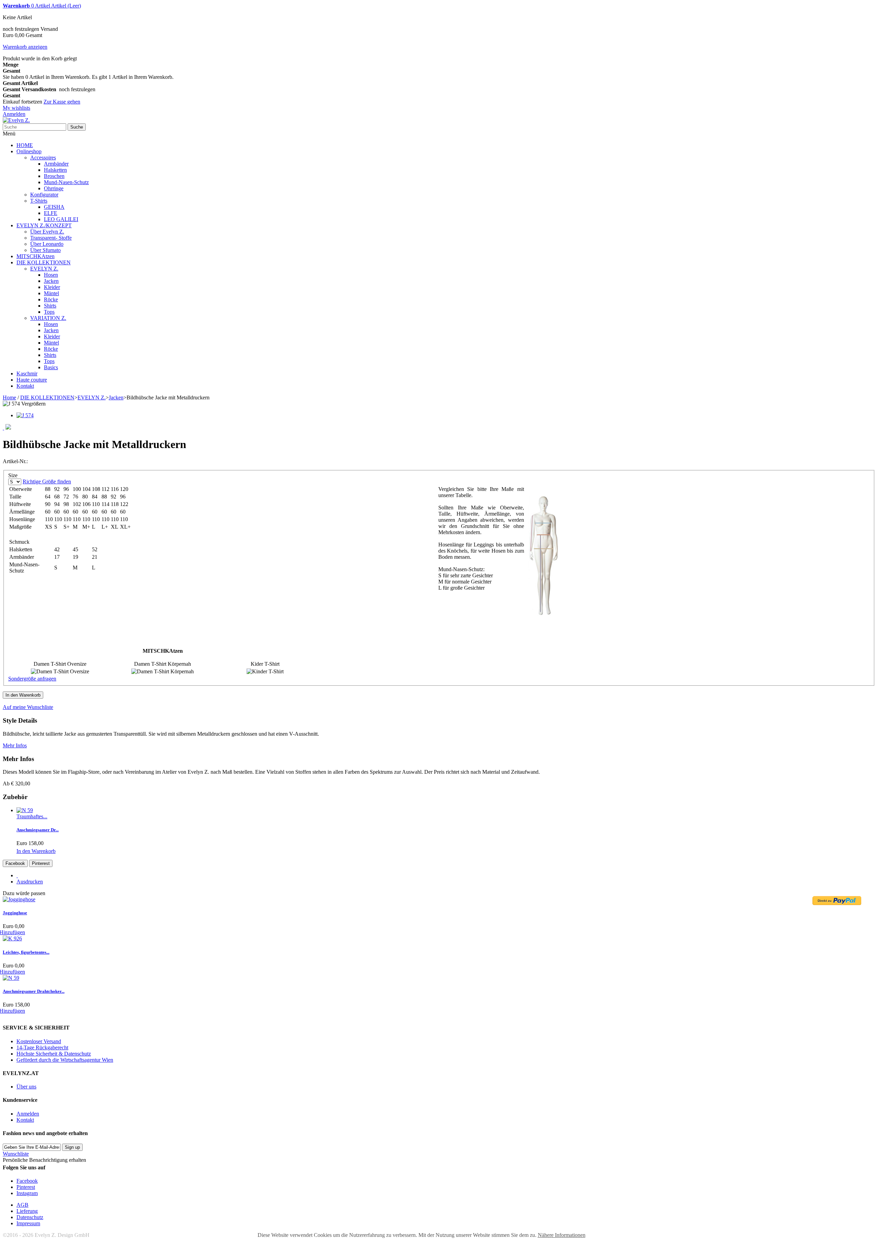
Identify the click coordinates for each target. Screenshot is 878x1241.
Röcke (51, 299)
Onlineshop (28, 151)
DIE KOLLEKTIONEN (43, 262)
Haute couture (31, 380)
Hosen (51, 275)
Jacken (51, 281)
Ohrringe (53, 188)
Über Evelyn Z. (47, 231)
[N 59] (24, 810)
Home (9, 397)
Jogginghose (15, 912)
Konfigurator (44, 194)
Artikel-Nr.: (15, 461)
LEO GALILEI (61, 219)
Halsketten (55, 170)
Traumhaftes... (31, 816)
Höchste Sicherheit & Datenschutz (53, 1054)
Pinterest (41, 863)
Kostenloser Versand (38, 1041)
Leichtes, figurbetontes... (26, 952)
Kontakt (25, 386)
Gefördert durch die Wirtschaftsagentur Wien (64, 1060)
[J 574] (25, 415)
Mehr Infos (15, 745)
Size (13, 475)
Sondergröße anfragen (32, 679)
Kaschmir (26, 373)
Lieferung (27, 1211)
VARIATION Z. (48, 318)
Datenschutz (29, 1217)
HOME (24, 145)
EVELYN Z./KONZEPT (44, 225)
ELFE (50, 213)
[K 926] (12, 938)
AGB (22, 1205)
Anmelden (14, 114)
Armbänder (56, 164)
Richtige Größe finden (47, 481)
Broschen (54, 176)
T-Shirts (38, 201)
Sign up (72, 1147)
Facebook (15, 863)
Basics (51, 367)
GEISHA (54, 207)
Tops (49, 312)
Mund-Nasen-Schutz (66, 182)
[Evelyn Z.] (16, 120)
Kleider (52, 287)
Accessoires (43, 157)
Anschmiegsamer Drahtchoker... (33, 991)
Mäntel (51, 293)
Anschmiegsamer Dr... (37, 829)
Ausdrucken (29, 881)
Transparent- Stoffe (51, 238)
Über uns (26, 1086)
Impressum (28, 1223)
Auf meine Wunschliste (28, 707)
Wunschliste (16, 1154)
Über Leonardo (46, 244)
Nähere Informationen (561, 1235)
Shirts (50, 306)
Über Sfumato (45, 250)
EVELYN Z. (44, 269)
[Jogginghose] (19, 899)
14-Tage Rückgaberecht (42, 1047)
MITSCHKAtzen (35, 256)
